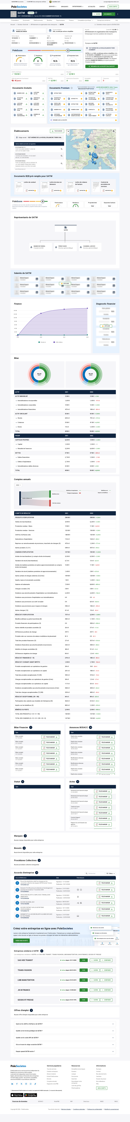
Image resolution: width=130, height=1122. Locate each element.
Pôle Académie (76, 1088)
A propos (98, 1069)
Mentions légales (66, 1109)
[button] (95, 163)
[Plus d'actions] (117, 14)
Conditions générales (79, 1109)
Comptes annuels (52, 1081)
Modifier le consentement (111, 1109)
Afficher (66, 283)
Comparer (107, 960)
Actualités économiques (78, 1069)
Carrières (98, 1076)
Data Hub (74, 1079)
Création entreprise (52, 1071)
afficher (107, 326)
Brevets (49, 1079)
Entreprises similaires (103, 20)
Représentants (60, 20)
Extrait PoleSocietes (52, 1076)
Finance (71, 20)
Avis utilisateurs (100, 1081)
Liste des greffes (76, 1085)
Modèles (49, 20)
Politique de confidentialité (94, 1109)
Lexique (74, 1074)
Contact (98, 1071)
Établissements (38, 20)
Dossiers (74, 1071)
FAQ (116, 20)
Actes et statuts (51, 1074)
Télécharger (58, 131)
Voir (83, 960)
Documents (108, 14)
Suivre (98, 14)
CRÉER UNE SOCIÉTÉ (21, 940)
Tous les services (51, 1069)
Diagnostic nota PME (52, 1084)
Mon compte (113, 6)
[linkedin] (36, 279)
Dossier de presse (101, 1079)
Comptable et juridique (84, 20)
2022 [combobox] (17, 485)
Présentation (15, 20)
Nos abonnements (101, 1074)
